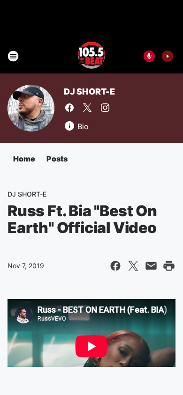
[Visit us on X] (87, 107)
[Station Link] (91, 56)
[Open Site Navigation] (13, 56)
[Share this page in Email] (151, 265)
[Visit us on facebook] (69, 107)
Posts (57, 158)
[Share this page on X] (133, 265)
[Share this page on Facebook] (115, 265)
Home (24, 158)
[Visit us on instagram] (105, 107)
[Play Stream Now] (167, 56)
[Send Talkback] (149, 56)
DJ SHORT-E (89, 91)
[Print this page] (168, 265)
